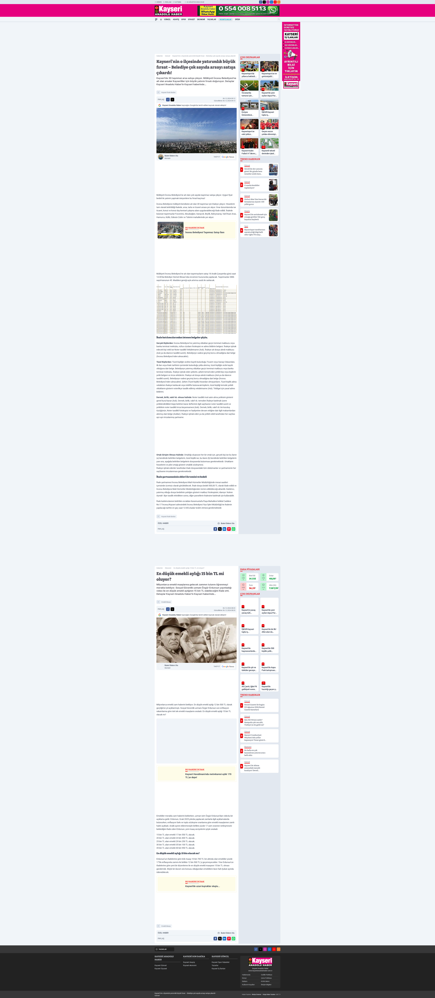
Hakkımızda (246, 975)
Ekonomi (201, 19)
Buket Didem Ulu (171, 157)
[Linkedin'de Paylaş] (224, 529)
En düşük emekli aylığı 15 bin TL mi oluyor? (189, 568)
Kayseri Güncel (161, 965)
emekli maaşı (166, 602)
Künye (159, 2)
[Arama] (278, 19)
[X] (264, 2)
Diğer (237, 19)
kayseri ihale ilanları (168, 92)
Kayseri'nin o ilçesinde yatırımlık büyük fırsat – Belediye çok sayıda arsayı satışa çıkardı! (204, 56)
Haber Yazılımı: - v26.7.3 (261, 994)
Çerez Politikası (266, 978)
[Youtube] (275, 2)
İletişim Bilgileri (266, 985)
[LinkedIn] (271, 2)
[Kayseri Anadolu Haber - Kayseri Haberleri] (260, 962)
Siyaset (191, 19)
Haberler (159, 56)
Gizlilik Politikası (266, 975)
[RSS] (278, 2)
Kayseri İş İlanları (218, 968)
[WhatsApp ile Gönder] (233, 529)
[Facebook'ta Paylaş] (168, 99)
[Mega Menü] (156, 19)
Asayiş (176, 19)
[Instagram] (267, 2)
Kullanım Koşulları (248, 985)
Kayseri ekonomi (189, 965)
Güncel (167, 19)
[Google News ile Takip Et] (228, 157)
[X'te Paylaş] (172, 99)
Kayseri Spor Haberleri (220, 962)
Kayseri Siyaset (161, 968)
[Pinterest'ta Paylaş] (229, 529)
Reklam (168, 2)
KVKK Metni (265, 981)
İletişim (178, 2)
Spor (183, 19)
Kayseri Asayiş (189, 962)
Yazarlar (211, 19)
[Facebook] (260, 2)
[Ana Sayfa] (161, 19)
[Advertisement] (144, 56)
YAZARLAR (163, 949)
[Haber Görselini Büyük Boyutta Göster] (196, 130)
